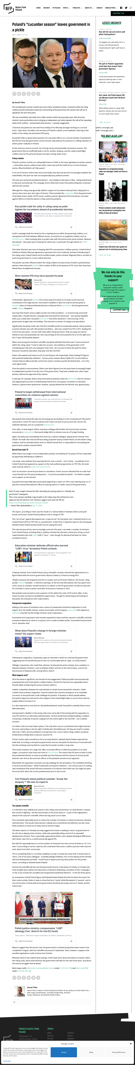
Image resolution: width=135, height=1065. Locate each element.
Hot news (113, 164)
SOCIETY (70, 1036)
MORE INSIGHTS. (105, 122)
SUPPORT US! (119, 310)
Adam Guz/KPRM (82, 968)
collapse (20, 308)
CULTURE (50, 1039)
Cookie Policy (7, 1061)
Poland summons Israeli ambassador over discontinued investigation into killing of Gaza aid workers (112, 210)
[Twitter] (14, 1002)
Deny (91, 1052)
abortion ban (48, 425)
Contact (100, 8)
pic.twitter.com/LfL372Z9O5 (37, 503)
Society (108, 166)
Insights (46, 8)
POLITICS (50, 1036)
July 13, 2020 (37, 505)
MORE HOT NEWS (105, 255)
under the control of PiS (40, 467)
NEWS (49, 1033)
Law (119, 164)
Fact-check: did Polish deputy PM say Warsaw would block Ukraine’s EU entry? (112, 97)
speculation (66, 305)
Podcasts (76, 8)
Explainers (103, 92)
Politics (25, 35)
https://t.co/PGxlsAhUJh (18, 503)
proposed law (28, 432)
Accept (63, 1052)
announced (44, 319)
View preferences (118, 1052)
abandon (15, 305)
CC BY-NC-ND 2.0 (24, 971)
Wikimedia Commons (35, 968)
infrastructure (18, 239)
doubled (35, 265)
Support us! (118, 13)
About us (88, 8)
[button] (131, 1044)
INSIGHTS (71, 1033)
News (38, 8)
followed (15, 613)
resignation (69, 193)
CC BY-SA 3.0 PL (66, 968)
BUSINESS (71, 1039)
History (110, 92)
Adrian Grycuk (49, 968)
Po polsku (56, 8)
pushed (36, 300)
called (34, 535)
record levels (53, 752)
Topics (65, 8)
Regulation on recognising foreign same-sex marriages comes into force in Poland (113, 171)
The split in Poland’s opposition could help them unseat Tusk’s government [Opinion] (111, 66)
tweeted (21, 583)
